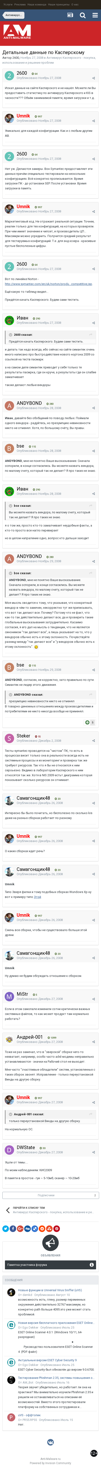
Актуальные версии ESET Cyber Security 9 (47, 1360)
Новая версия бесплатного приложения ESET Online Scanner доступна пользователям (56, 1323)
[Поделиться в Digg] (27, 1228)
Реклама (20, 4)
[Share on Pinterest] (56, 1228)
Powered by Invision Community (50, 1463)
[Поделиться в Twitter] (5, 1228)
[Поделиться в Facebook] (13, 1228)
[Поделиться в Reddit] (42, 1228)
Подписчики (46, 1195)
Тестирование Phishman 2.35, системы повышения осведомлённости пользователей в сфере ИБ (56, 1378)
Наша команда (36, 4)
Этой (37, 897)
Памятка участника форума (27, 1265)
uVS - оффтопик (29, 1415)
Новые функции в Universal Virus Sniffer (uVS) (50, 1290)
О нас (75, 4)
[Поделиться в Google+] (20, 1228)
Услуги (8, 4)
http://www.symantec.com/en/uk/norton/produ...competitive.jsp (48, 284)
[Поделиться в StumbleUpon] (49, 1228)
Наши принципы (59, 4)
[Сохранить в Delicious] (34, 1228)
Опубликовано (39, 78)
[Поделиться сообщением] (93, 78)
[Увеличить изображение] (36, 646)
